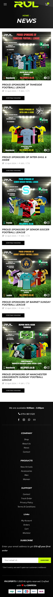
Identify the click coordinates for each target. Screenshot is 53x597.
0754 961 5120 (28, 414)
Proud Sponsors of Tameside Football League (22, 86)
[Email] (34, 420)
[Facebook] (19, 420)
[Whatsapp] (29, 420)
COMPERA (31, 585)
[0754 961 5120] (19, 414)
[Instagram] (24, 420)
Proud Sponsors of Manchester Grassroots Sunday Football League (24, 377)
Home (26, 15)
